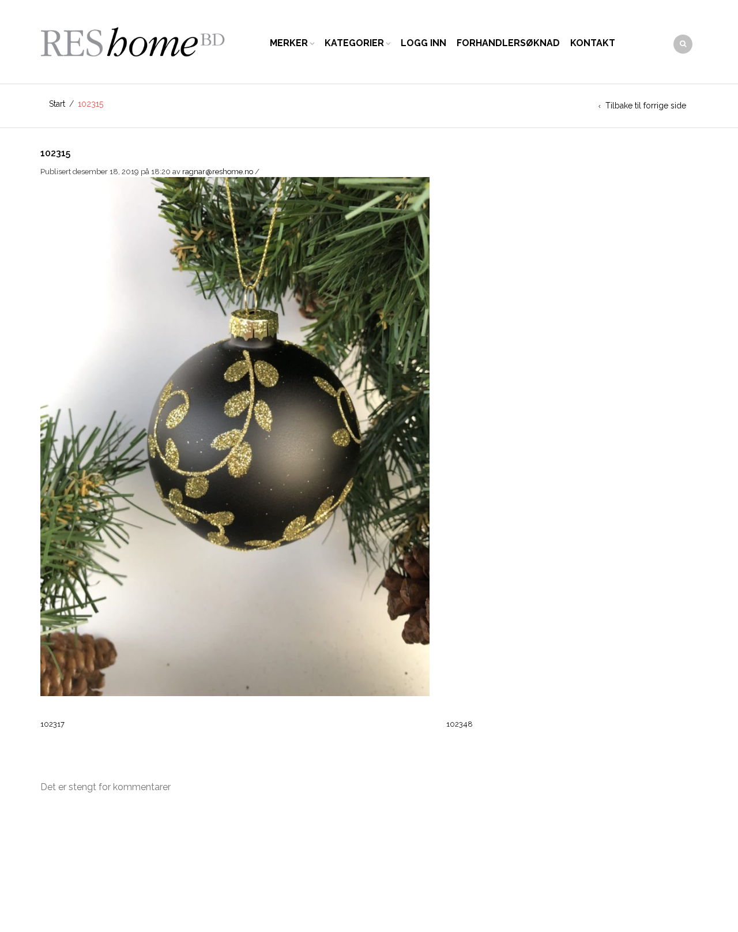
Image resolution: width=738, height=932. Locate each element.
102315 (55, 153)
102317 (52, 724)
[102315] (235, 435)
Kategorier (354, 42)
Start (57, 103)
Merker (289, 42)
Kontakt (592, 42)
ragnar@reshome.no (217, 171)
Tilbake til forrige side (645, 105)
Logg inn (423, 42)
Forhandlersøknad (508, 42)
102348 (459, 724)
